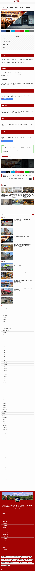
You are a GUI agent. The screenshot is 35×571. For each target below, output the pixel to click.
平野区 (5, 378)
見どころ (5, 45)
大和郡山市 (5, 465)
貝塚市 (4, 440)
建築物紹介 (5, 326)
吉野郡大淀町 (5, 471)
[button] (3, 31)
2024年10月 (5, 536)
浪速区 (5, 362)
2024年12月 (5, 532)
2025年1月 (5, 529)
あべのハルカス (12, 562)
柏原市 (4, 419)
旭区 (5, 354)
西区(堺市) (6, 391)
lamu (30, 557)
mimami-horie (7, 559)
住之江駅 (25, 562)
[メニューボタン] (1, 1)
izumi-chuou (9, 557)
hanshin (11, 556)
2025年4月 (5, 523)
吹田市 (4, 401)
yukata (7, 562)
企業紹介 (5, 332)
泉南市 (4, 444)
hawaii (22, 556)
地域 (6, 563)
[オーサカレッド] (17, 1)
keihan (14, 557)
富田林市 (5, 429)
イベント (5, 313)
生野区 (5, 360)
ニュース (5, 308)
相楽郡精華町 (5, 460)
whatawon (3, 562)
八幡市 (4, 457)
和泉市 (4, 433)
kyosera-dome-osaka (24, 557)
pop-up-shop (4, 560)
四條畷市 (5, 411)
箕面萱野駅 (31, 563)
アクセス (5, 42)
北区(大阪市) (6, 348)
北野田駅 (29, 562)
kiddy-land (18, 557)
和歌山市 (5, 477)
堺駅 (13, 563)
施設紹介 (5, 321)
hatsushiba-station (17, 556)
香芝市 (4, 467)
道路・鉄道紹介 (6, 330)
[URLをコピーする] (31, 31)
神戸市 (4, 450)
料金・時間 (6, 44)
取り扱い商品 (8, 41)
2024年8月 (5, 540)
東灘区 (5, 452)
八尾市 (4, 421)
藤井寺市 (5, 425)
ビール (21, 562)
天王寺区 (5, 368)
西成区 (5, 380)
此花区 (5, 366)
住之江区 (5, 376)
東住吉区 (5, 374)
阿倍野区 (5, 370)
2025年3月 (5, 525)
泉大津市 (5, 437)
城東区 (5, 356)
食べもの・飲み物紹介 (7, 328)
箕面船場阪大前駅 (25, 563)
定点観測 (5, 317)
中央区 (5, 350)
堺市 (4, 382)
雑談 (4, 334)
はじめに (5, 38)
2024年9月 (5, 538)
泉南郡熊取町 (5, 446)
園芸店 (3, 563)
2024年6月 (5, 545)
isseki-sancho (4, 557)
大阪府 (5, 336)
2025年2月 (5, 527)
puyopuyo (9, 560)
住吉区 (5, 372)
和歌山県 (5, 475)
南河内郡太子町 (6, 431)
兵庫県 (4, 448)
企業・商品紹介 (6, 315)
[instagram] (17, 508)
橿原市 (4, 469)
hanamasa (7, 556)
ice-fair (30, 556)
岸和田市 (5, 438)
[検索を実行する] (33, 214)
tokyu (26, 560)
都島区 (5, 352)
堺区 (5, 384)
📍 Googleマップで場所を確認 (7, 98)
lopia (10, 156)
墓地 (16, 563)
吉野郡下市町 (5, 472)
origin (28, 559)
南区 (5, 393)
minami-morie (13, 559)
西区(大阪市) (6, 364)
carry (3, 556)
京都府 (4, 455)
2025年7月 (5, 516)
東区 (5, 389)
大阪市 (5, 338)
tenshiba (22, 560)
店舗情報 (5, 40)
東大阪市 (5, 417)
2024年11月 (5, 534)
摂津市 (4, 407)
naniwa (17, 559)
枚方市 (4, 403)
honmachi (26, 556)
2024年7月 (5, 542)
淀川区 (7, 156)
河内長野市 (5, 435)
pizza (31, 559)
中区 (5, 387)
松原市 (4, 423)
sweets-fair (14, 560)
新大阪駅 (20, 563)
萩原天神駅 (7, 565)
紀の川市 (5, 479)
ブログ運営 (5, 485)
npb (25, 559)
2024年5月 (5, 547)
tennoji (18, 560)
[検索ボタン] (34, 1)
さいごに (5, 47)
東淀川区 (5, 344)
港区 (5, 340)
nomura (21, 559)
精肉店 (3, 565)
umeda (30, 560)
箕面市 (4, 397)
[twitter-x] (16, 508)
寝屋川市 (5, 409)
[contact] (19, 508)
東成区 (5, 358)
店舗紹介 (5, 319)
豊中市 (4, 399)
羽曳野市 (5, 427)
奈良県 (4, 463)
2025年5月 (5, 521)
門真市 (4, 413)
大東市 (4, 415)
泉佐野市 (5, 442)
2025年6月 (5, 519)
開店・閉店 (4, 156)
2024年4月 (5, 549)
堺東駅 (10, 563)
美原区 (5, 395)
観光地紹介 (5, 323)
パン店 (17, 562)
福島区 (5, 346)
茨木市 (4, 405)
